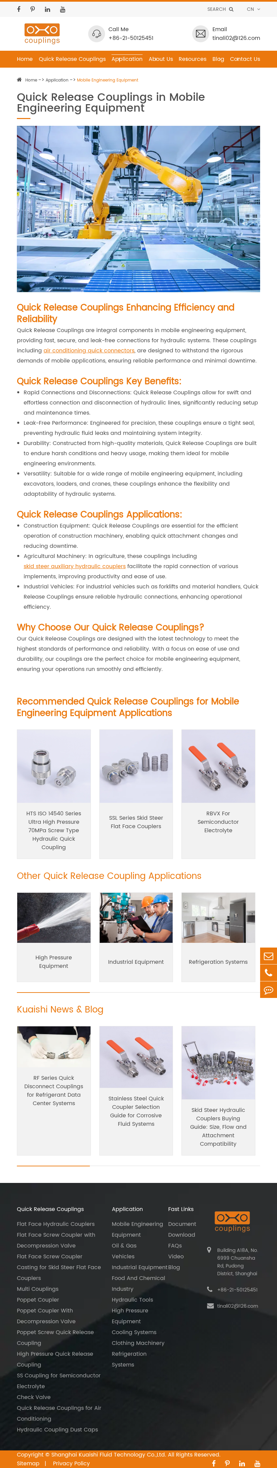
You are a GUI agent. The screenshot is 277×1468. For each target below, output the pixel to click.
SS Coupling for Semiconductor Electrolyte (59, 1381)
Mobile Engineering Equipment (107, 80)
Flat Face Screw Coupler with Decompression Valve (56, 1240)
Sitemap (29, 1463)
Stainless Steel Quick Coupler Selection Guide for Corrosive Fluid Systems (136, 1111)
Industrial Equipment (136, 962)
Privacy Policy (71, 1463)
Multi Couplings (37, 1289)
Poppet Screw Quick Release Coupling (55, 1338)
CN (251, 9)
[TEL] (268, 972)
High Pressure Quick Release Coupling (55, 1359)
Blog (218, 59)
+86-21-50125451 (130, 38)
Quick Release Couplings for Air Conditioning (59, 1413)
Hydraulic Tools (132, 1300)
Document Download (182, 1229)
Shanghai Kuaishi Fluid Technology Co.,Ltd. (108, 1454)
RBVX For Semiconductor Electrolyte (218, 822)
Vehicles (123, 1256)
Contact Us (245, 59)
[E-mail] (268, 956)
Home (25, 59)
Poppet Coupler (38, 1300)
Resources (192, 59)
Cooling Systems (134, 1332)
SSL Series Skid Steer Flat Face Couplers (136, 822)
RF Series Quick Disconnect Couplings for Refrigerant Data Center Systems (53, 1091)
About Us (161, 59)
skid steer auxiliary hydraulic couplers (75, 566)
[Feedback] (268, 989)
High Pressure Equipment (53, 962)
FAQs (175, 1245)
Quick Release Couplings (72, 59)
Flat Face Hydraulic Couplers (56, 1224)
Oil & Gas (124, 1245)
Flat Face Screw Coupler (49, 1256)
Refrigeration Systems (218, 962)
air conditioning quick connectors (89, 350)
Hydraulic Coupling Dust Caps (57, 1429)
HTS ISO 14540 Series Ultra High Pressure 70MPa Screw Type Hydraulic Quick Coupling (53, 830)
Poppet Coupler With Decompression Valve (46, 1316)
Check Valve (34, 1397)
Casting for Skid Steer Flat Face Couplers (59, 1273)
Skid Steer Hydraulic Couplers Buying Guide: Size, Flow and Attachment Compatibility (218, 1127)
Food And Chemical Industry (138, 1284)
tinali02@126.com (236, 38)
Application (127, 59)
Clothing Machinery (138, 1343)
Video (176, 1256)
